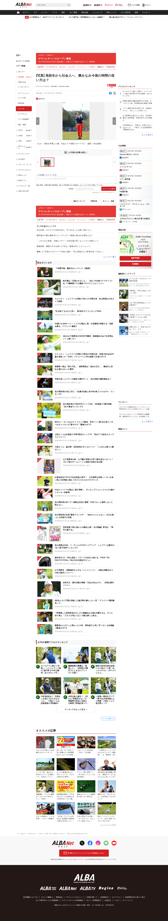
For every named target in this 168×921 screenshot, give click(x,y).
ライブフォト (23, 114)
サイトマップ (128, 900)
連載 (136, 12)
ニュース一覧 (109, 257)
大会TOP (40, 67)
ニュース (21, 108)
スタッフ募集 (46, 897)
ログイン (148, 5)
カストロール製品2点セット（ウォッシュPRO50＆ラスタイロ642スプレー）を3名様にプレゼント (135, 408)
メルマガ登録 (135, 5)
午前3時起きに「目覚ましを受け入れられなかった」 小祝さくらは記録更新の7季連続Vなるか (51, 701)
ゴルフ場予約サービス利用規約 (47, 900)
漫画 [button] (63, 12)
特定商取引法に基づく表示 (135, 897)
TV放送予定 (110, 67)
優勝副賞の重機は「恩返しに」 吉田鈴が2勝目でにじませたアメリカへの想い (78, 669)
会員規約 (103, 897)
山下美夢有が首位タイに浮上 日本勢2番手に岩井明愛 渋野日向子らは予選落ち (137, 118)
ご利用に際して (91, 897)
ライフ (54, 12)
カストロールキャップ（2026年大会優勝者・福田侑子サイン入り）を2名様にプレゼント (135, 415)
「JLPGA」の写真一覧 (44, 833)
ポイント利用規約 (93, 900)
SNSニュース (111, 12)
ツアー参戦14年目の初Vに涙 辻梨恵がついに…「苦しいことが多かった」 (137, 109)
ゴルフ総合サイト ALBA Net (26, 833)
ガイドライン (117, 897)
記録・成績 (22, 124)
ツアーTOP (22, 98)
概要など (100, 67)
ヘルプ (117, 900)
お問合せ (108, 900)
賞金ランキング (79, 201)
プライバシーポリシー (74, 897)
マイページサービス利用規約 (72, 900)
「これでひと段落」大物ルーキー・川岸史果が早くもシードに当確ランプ (67, 241)
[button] (76, 272)
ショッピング (97, 12)
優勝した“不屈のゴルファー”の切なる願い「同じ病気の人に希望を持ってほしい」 (71, 252)
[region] (24, 130)
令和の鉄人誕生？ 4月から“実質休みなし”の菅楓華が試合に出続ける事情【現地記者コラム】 (78, 701)
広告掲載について (29, 897)
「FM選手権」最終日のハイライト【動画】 (73, 268)
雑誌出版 (84, 12)
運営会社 (59, 897)
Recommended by (106, 825)
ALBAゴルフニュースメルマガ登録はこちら (86, 853)
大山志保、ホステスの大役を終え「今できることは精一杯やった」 (65, 230)
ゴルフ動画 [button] (73, 12)
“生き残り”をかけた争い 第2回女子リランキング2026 (78, 311)
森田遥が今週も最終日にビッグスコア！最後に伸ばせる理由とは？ (65, 235)
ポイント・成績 (108, 201)
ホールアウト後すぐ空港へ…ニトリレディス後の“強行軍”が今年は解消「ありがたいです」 (51, 669)
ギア (35, 12)
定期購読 (135, 264)
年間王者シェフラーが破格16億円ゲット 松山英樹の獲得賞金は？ (83, 379)
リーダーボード (23, 87)
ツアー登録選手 (23, 119)
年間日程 (21, 103)
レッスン (44, 12)
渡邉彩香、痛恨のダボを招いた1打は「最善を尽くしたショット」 (64, 246)
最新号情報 (135, 258)
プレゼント (146, 12)
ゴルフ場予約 (125, 12)
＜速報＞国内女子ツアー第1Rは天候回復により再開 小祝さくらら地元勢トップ (105, 699)
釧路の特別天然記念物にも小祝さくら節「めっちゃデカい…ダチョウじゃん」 (106, 669)
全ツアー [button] (26, 12)
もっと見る (146, 135)
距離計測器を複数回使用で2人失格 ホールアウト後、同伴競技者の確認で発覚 (137, 102)
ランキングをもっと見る (75, 709)
